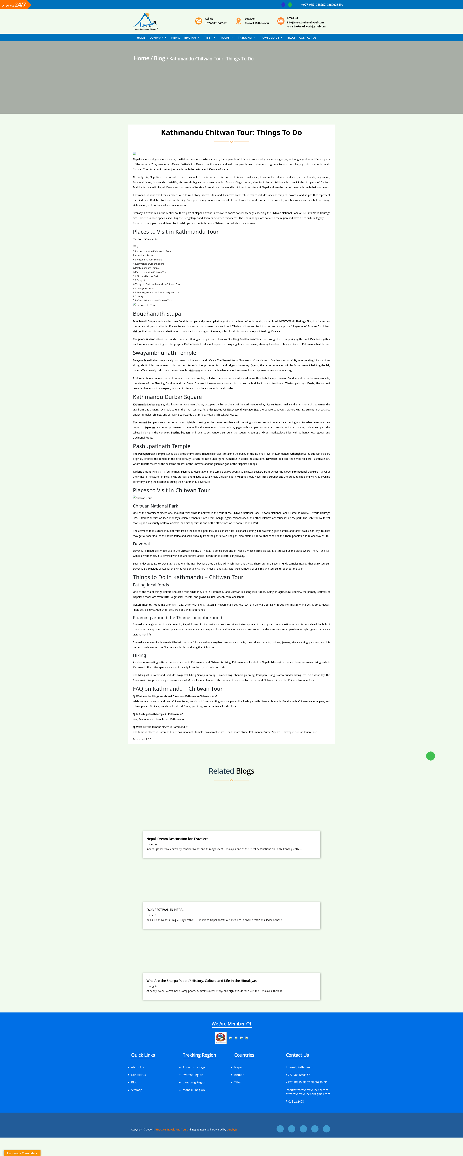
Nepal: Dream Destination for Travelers (177, 839)
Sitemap (136, 1090)
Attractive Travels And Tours (172, 1129)
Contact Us (307, 37)
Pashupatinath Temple (147, 267)
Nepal (175, 37)
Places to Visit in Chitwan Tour (151, 272)
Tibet (208, 37)
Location (250, 18)
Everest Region (193, 1075)
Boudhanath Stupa (145, 255)
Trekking (245, 37)
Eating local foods (145, 288)
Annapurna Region (195, 1067)
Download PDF (142, 739)
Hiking (140, 296)
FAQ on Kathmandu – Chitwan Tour (153, 300)
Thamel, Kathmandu (257, 21)
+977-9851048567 (215, 21)
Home (141, 37)
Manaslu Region (194, 1090)
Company (156, 37)
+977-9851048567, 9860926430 (322, 5)
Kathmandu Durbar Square (149, 263)
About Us (137, 1067)
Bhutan (190, 37)
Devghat (141, 280)
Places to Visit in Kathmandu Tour (153, 251)
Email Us (292, 18)
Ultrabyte (232, 1129)
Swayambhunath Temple (148, 259)
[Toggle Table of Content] (135, 247)
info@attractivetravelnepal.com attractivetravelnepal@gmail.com (306, 22)
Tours (225, 37)
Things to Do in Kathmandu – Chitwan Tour (158, 284)
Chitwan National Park (147, 276)
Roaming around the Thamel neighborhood (158, 292)
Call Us (209, 18)
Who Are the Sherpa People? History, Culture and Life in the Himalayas (201, 980)
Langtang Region (194, 1082)
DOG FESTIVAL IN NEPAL (165, 909)
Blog (291, 37)
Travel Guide (269, 37)
